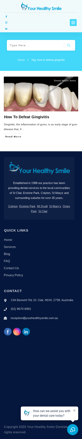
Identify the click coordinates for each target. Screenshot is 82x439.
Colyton (13, 206)
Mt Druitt (42, 206)
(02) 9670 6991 (21, 309)
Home (8, 239)
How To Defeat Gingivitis (26, 117)
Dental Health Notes (65, 80)
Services (10, 247)
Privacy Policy (13, 275)
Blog (7, 254)
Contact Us (11, 268)
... (23, 129)
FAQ (7, 261)
